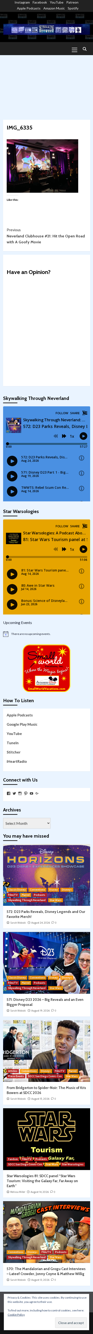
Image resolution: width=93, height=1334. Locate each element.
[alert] (46, 634)
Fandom (13, 1159)
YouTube (56, 2)
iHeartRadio (17, 761)
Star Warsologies (72, 1164)
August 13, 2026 (40, 1279)
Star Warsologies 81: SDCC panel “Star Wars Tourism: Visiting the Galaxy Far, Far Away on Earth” (42, 1181)
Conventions (37, 889)
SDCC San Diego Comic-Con (45, 1076)
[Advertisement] (46, 85)
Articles (12, 1071)
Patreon (72, 2)
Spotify (73, 8)
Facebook (40, 2)
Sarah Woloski (18, 922)
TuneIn (13, 743)
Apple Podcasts (29, 8)
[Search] (85, 49)
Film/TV (13, 895)
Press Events (16, 1076)
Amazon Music (54, 8)
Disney (53, 889)
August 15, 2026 (40, 1098)
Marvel (26, 895)
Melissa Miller (17, 1192)
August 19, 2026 (40, 1010)
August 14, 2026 (40, 1192)
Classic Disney (17, 889)
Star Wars (56, 900)
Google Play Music (22, 724)
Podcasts (39, 895)
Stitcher (14, 752)
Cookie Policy (16, 1314)
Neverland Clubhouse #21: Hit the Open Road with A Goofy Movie (46, 236)
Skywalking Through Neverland (27, 900)
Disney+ (67, 889)
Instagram (22, 2)
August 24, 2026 (40, 922)
